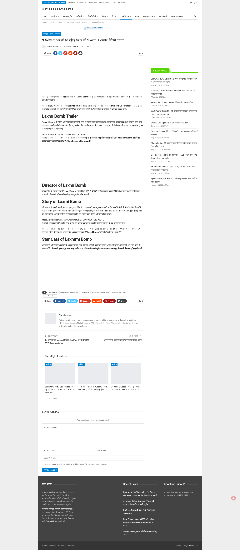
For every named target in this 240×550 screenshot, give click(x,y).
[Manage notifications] (233, 498)
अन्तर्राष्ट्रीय (67, 16)
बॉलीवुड (45, 34)
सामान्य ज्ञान (148, 16)
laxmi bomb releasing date (100, 292)
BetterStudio (193, 546)
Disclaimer (92, 3)
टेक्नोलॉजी (92, 16)
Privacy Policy (104, 3)
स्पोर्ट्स (79, 16)
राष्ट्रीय (54, 16)
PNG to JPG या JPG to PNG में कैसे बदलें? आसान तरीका (172, 102)
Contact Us (81, 3)
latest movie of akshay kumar (69, 292)
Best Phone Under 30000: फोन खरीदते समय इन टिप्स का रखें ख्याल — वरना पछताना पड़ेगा (138, 522)
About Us (71, 3)
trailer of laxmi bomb (50, 296)
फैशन (114, 16)
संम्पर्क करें (163, 16)
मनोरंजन (125, 16)
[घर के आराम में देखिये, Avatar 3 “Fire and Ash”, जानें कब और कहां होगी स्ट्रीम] (93, 373)
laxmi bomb (85, 292)
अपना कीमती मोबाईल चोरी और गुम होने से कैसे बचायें (123, 340)
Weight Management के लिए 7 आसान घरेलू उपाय (169, 123)
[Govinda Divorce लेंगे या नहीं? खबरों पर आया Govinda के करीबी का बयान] (126, 373)
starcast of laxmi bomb (119, 292)
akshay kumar (53, 292)
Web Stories (177, 16)
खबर (51, 34)
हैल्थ (104, 16)
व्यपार (137, 16)
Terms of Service (118, 3)
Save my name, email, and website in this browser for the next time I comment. (76, 464)
